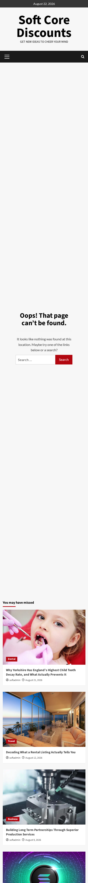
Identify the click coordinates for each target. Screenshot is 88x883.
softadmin (15, 680)
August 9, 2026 (33, 840)
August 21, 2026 (33, 680)
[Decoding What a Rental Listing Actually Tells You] (44, 719)
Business (13, 819)
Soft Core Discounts (44, 26)
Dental (11, 659)
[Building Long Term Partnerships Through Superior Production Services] (44, 797)
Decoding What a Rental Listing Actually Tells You (41, 752)
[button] (82, 56)
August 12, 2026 (33, 758)
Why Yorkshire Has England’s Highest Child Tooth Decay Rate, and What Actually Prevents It (41, 672)
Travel (11, 741)
